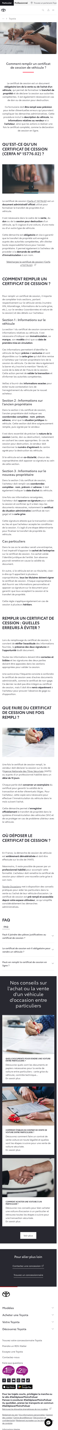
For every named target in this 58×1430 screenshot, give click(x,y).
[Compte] (48, 10)
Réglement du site (10, 1414)
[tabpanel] (28, 950)
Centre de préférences (22, 1417)
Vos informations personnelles (32, 1414)
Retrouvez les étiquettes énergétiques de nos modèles (27, 1409)
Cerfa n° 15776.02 (37, 200)
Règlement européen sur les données (32, 1420)
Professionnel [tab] (21, 2)
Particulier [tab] (7, 2)
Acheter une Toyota (15, 1315)
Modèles (8, 1308)
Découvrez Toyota (14, 1329)
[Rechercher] (43, 10)
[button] (48, 1422)
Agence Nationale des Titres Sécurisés (23, 771)
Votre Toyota (11, 1322)
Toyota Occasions (11, 886)
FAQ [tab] (6, 926)
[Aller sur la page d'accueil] (3, 10)
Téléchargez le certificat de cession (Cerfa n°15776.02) (28, 263)
